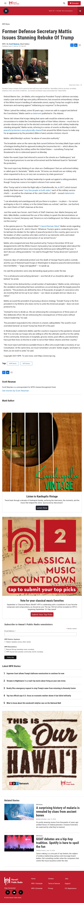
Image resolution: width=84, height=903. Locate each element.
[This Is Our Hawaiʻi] (42, 750)
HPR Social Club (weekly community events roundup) (24, 652)
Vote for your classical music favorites (42, 600)
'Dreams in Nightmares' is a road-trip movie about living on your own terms (36, 681)
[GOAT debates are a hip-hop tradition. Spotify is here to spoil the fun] (19, 843)
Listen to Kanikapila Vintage (42, 496)
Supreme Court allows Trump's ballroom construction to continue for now (35, 673)
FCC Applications (70, 888)
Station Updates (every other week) (18, 642)
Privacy (50, 888)
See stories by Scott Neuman (15, 390)
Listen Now (42, 508)
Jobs (66, 879)
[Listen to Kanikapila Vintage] (42, 452)
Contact (51, 879)
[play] (6, 11)
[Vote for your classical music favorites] (42, 556)
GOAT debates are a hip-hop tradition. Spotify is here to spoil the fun (57, 843)
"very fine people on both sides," (37, 190)
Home (33, 879)
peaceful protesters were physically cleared (23, 130)
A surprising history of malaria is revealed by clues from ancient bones (58, 811)
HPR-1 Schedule (36, 883)
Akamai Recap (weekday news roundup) (20, 649)
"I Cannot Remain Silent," (49, 226)
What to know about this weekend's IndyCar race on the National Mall (34, 703)
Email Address (10, 631)
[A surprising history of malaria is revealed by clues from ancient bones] (19, 812)
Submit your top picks (42, 614)
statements (69, 193)
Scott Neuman (14, 44)
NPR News (6, 24)
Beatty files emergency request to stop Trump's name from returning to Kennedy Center (41, 688)
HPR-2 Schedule (36, 888)
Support (67, 883)
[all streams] (81, 11)
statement (36, 113)
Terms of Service (54, 883)
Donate (75, 3)
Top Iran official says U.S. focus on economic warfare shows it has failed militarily (39, 695)
